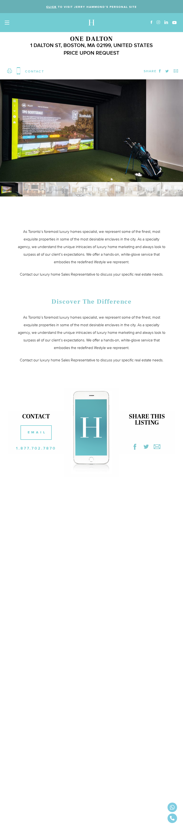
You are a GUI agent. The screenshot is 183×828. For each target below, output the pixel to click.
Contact (26, 360)
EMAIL (37, 432)
